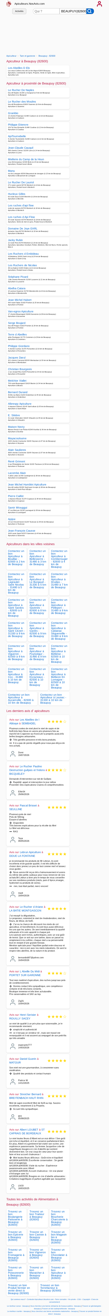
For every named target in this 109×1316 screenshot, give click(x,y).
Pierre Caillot (16, 496)
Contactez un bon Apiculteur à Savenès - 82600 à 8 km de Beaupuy (38, 606)
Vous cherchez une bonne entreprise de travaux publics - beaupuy (55, 1306)
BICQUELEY (17, 773)
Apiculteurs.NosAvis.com (29, 3)
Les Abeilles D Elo (19, 68)
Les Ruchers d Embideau (23, 254)
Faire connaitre (61, 1299)
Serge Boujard (16, 323)
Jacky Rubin (15, 240)
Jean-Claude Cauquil (20, 148)
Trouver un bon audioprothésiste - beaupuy (58, 1309)
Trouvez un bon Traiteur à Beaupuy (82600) (37, 1215)
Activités (19, 11)
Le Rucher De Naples (21, 90)
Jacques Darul (16, 358)
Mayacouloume (17, 438)
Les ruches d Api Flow (21, 217)
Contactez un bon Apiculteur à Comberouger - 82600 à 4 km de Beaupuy (59, 559)
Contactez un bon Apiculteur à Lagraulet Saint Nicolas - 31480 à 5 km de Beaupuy (16, 583)
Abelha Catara (16, 288)
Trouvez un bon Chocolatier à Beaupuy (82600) (59, 1255)
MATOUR (15, 1062)
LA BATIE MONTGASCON (25, 910)
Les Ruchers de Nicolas (22, 265)
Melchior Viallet (17, 381)
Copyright (86, 1299)
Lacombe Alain (17, 473)
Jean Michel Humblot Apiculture (27, 484)
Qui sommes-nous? (18, 1299)
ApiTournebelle (17, 136)
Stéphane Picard (18, 277)
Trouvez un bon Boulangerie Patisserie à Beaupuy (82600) (15, 1218)
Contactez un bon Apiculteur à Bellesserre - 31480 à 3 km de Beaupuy (38, 558)
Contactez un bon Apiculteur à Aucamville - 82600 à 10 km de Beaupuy (20, 698)
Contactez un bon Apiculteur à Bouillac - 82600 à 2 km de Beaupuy (16, 558)
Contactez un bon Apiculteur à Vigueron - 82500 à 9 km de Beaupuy (16, 652)
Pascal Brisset (28, 805)
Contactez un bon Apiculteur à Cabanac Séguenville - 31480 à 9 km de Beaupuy (59, 630)
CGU (79, 1299)
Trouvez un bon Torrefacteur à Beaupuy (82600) (50, 1288)
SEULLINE (15, 809)
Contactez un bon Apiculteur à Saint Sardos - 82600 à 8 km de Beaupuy (16, 607)
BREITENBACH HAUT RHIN (26, 1097)
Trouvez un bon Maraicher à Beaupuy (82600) (37, 1273)
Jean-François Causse (21, 531)
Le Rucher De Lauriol (21, 182)
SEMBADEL (29, 723)
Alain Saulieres (17, 450)
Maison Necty (16, 427)
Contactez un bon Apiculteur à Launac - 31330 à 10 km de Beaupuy (53, 698)
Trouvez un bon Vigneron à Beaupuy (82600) (38, 1253)
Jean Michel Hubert (20, 300)
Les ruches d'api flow (21, 205)
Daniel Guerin (28, 1058)
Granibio (13, 113)
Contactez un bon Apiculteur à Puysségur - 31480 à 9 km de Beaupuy (38, 652)
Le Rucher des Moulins (22, 102)
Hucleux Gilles (16, 194)
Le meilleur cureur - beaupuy (18, 1306)
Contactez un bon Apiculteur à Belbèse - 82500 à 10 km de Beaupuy (59, 653)
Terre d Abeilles (17, 334)
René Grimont (16, 461)
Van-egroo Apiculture (20, 311)
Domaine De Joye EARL (22, 228)
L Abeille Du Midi (30, 971)
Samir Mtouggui (17, 508)
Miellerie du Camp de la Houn (26, 159)
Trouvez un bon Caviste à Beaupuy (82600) (38, 1235)
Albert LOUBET (29, 1129)
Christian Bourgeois (20, 369)
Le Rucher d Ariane (31, 906)
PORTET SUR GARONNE (25, 975)
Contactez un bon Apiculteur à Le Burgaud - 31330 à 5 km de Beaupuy (38, 581)
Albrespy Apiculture (19, 404)
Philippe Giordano (19, 346)
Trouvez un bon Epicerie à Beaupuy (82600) (15, 1235)
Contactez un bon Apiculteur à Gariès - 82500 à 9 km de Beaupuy (38, 629)
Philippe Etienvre (18, 125)
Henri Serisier (28, 1014)
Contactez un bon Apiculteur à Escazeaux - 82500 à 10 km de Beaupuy (38, 677)
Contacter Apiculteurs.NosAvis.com (40, 1299)
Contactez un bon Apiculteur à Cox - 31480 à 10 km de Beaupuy (16, 676)
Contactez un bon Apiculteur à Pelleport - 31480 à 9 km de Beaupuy (59, 606)
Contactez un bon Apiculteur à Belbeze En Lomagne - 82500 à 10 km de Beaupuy (59, 678)
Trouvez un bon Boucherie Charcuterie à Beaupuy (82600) (59, 1218)
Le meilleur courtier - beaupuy (18, 1311)
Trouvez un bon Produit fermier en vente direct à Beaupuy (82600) (19, 1289)
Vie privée (72, 1299)
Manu (11, 171)
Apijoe (11, 519)
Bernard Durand (17, 392)
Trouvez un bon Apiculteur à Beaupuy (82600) (58, 1273)
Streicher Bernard (30, 1094)
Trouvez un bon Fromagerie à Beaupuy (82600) (16, 1255)
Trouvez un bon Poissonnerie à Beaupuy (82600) (16, 1273)
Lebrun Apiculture (30, 852)
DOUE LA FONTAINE (22, 855)
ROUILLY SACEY (19, 1018)
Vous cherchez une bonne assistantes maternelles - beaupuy (55, 1311)
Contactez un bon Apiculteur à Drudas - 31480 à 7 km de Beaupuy (59, 581)
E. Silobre (14, 415)
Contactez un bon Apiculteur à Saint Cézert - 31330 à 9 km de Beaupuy (16, 629)
